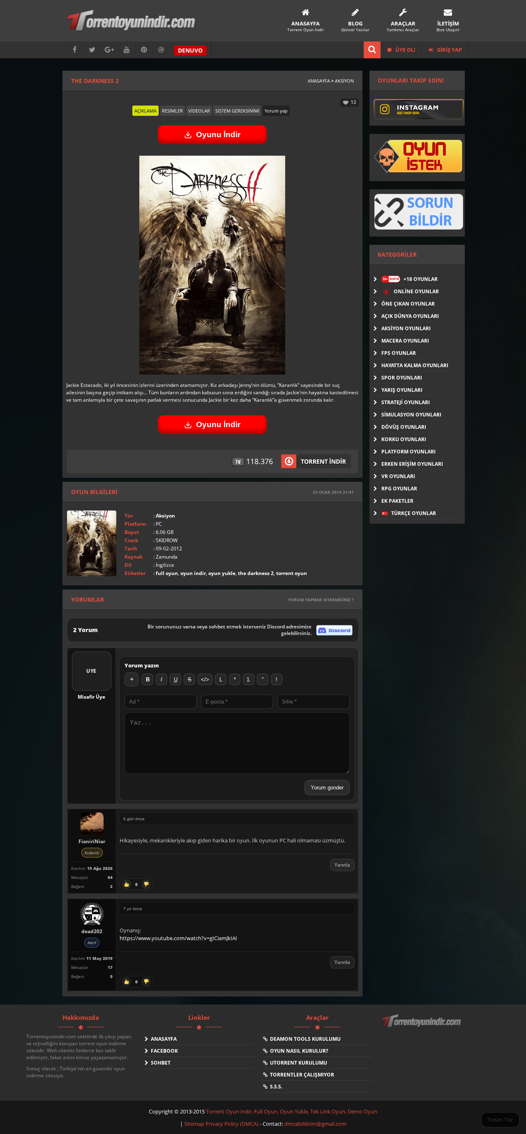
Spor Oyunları (401, 377)
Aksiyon (344, 81)
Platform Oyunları (408, 451)
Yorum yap (276, 111)
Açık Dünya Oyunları (410, 316)
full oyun (167, 573)
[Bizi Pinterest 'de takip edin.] (143, 49)
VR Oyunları (398, 476)
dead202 (91, 931)
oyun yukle (221, 573)
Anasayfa (319, 81)
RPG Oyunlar (399, 488)
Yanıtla (342, 864)
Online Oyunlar (415, 291)
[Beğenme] (146, 884)
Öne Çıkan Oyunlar (408, 303)
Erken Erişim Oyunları (412, 463)
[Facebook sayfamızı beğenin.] (74, 49)
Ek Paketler (397, 500)
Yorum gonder (327, 787)
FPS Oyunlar (398, 353)
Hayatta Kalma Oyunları (414, 365)
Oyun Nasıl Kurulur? (298, 1050)
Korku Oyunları (403, 439)
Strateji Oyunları (405, 402)
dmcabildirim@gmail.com (315, 1123)
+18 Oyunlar (410, 279)
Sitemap (194, 1123)
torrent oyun (291, 573)
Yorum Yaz (500, 1120)
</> (205, 679)
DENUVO (190, 50)
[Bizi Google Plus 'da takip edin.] (109, 49)
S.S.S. (275, 1086)
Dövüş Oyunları (403, 426)
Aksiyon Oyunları (406, 328)
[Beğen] (126, 884)
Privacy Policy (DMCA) (231, 1123)
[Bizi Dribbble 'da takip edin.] (161, 49)
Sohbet (159, 1062)
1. (249, 679)
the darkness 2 (256, 573)
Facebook (163, 1050)
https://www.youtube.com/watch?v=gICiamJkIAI (178, 938)
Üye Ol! (404, 49)
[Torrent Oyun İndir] (422, 1026)
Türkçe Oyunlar (413, 513)
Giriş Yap (449, 49)
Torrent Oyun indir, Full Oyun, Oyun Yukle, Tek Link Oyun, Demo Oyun (291, 1111)
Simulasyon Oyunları (411, 414)
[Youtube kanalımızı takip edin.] (126, 49)
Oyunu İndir (218, 134)
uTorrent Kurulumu (297, 1062)
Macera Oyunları (405, 340)
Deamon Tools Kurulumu (304, 1038)
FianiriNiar (91, 841)
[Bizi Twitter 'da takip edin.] (92, 49)
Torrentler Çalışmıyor (301, 1074)
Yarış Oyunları (401, 389)
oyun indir (193, 573)
